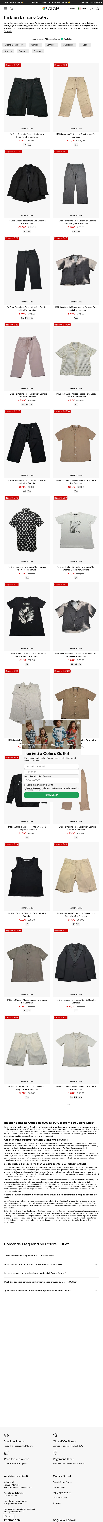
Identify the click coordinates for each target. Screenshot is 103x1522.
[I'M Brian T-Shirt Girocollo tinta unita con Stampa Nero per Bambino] (27, 616)
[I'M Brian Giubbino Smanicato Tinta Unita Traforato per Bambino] (27, 703)
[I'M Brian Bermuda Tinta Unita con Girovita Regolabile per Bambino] (76, 876)
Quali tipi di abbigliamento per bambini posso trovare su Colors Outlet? (40, 1281)
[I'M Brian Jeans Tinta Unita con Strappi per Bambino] (76, 97)
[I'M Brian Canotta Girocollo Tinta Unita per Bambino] (27, 876)
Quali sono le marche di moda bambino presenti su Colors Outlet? (37, 1290)
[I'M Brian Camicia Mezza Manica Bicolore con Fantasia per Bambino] (76, 270)
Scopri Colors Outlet (62, 1482)
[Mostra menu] (5, 8)
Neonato (8, 31)
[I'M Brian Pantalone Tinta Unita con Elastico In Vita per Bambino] (27, 270)
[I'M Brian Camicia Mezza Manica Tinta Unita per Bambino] (76, 443)
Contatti (57, 1503)
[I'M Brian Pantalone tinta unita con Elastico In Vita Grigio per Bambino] (76, 183)
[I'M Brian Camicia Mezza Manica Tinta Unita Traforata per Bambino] (76, 357)
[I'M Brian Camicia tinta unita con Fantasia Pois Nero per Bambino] (27, 530)
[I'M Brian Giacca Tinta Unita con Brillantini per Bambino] (27, 183)
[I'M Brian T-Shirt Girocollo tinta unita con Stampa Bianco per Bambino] (76, 530)
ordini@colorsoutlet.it (14, 1511)
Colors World (59, 1487)
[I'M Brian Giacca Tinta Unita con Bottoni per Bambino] (76, 962)
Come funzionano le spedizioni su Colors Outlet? (29, 1255)
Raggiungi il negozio (62, 1492)
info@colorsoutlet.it (13, 1503)
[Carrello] (97, 8)
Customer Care (60, 1497)
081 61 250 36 (10, 1495)
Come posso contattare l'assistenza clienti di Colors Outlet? (35, 1273)
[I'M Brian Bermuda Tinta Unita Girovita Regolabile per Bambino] (27, 97)
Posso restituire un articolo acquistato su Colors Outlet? (33, 1264)
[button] (14, 45)
